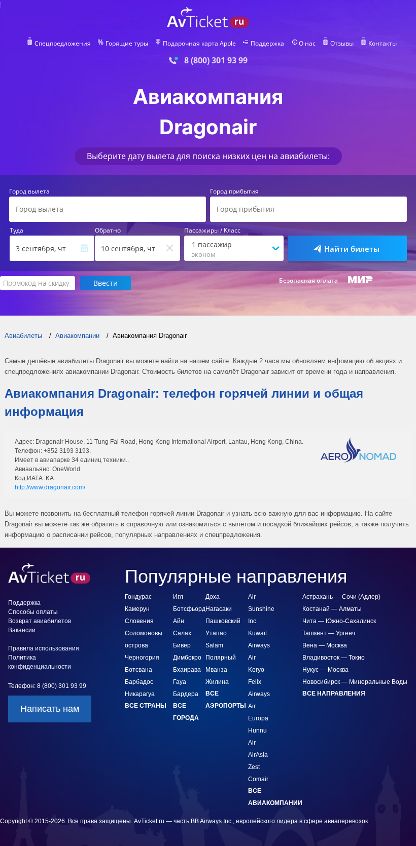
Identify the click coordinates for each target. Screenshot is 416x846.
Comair (258, 779)
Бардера (185, 694)
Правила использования (43, 648)
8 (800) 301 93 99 (216, 60)
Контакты (382, 44)
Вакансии (22, 630)
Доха (212, 596)
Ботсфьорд (189, 608)
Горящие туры (127, 44)
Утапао (216, 633)
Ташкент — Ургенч (328, 633)
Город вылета (29, 191)
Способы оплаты (33, 612)
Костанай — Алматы (332, 608)
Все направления (333, 693)
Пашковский (222, 621)
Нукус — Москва (325, 669)
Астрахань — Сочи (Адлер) (341, 596)
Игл (178, 596)
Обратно (108, 230)
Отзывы (342, 44)
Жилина (217, 681)
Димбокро (187, 657)
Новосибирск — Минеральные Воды (354, 681)
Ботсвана (138, 669)
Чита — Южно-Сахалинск (339, 621)
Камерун (137, 608)
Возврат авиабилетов (39, 621)
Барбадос (139, 681)
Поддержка (267, 44)
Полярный (220, 657)
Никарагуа (140, 694)
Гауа (179, 681)
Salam (214, 645)
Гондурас (138, 596)
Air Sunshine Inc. (261, 609)
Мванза (216, 669)
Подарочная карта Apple (199, 44)
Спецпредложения (62, 44)
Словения (139, 621)
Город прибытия (234, 191)
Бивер (182, 645)
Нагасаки (218, 608)
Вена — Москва (324, 645)
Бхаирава (187, 669)
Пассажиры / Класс (212, 230)
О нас (307, 44)
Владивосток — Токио (333, 657)
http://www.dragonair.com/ (50, 487)
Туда (16, 230)
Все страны (145, 705)
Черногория (142, 657)
